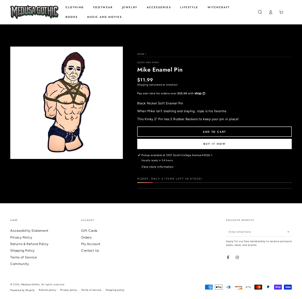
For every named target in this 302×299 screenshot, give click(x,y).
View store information (157, 167)
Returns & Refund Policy (29, 244)
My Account (90, 244)
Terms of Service (23, 257)
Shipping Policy (22, 250)
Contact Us (90, 250)
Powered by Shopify (22, 290)
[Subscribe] (289, 231)
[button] (260, 12)
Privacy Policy (21, 237)
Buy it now (214, 144)
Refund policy (47, 290)
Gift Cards (89, 231)
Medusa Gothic (30, 284)
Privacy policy (68, 290)
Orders (86, 237)
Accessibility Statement (29, 231)
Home (140, 54)
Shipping (142, 84)
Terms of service (91, 290)
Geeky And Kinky (148, 62)
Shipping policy (115, 290)
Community (19, 264)
